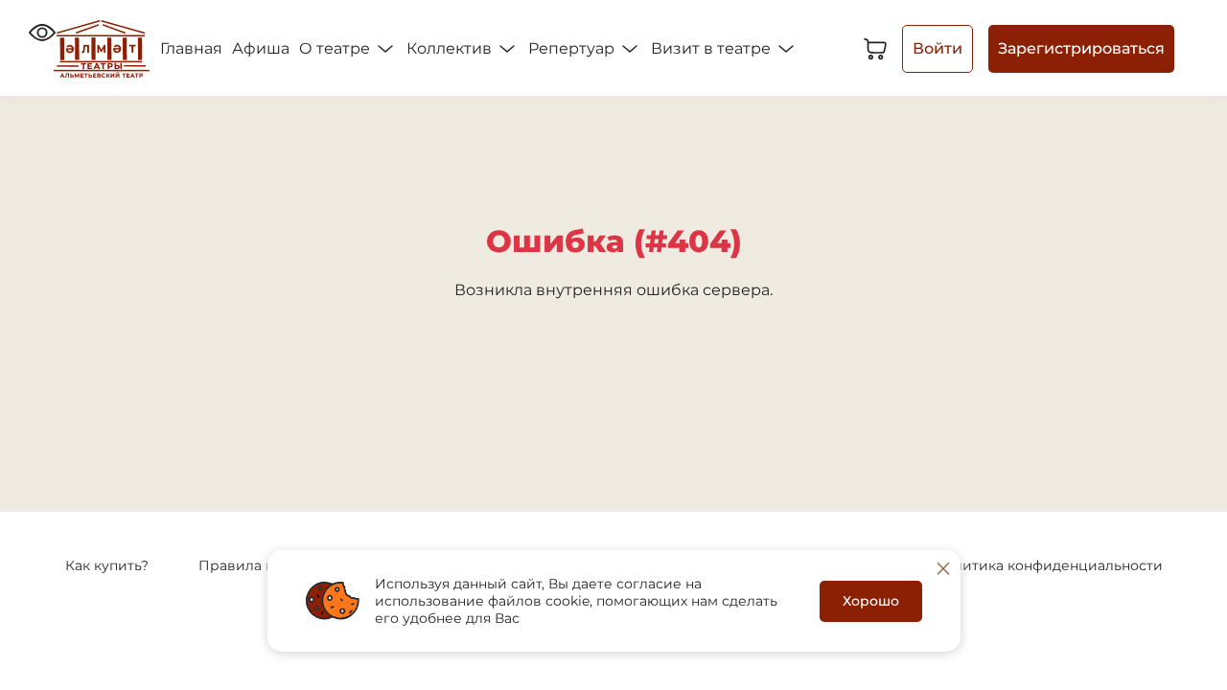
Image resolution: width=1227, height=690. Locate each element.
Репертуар (573, 48)
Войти (937, 48)
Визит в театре (713, 48)
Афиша (260, 48)
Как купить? (107, 565)
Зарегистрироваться (1081, 48)
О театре (336, 48)
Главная (191, 48)
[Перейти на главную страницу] (101, 49)
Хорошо (871, 601)
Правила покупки (261, 565)
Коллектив (451, 48)
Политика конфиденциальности (1048, 565)
